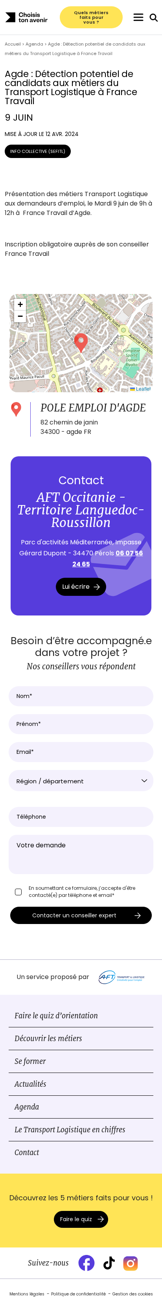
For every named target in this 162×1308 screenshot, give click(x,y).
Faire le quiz (76, 1219)
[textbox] (81, 781)
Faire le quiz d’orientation (56, 1015)
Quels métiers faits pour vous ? (91, 17)
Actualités (30, 1084)
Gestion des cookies (132, 1294)
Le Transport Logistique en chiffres (70, 1129)
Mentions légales (26, 1294)
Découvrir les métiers (48, 1038)
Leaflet (143, 388)
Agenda (27, 1106)
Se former (30, 1061)
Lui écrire (76, 586)
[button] (81, 343)
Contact (27, 1152)
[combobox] (81, 780)
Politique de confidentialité (78, 1294)
